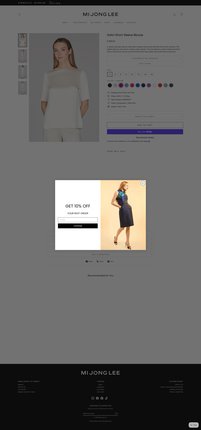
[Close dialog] (143, 183)
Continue (78, 225)
